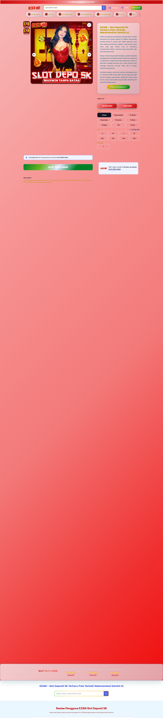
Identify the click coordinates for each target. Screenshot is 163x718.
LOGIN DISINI (127, 106)
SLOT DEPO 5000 (58, 167)
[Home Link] (34, 8)
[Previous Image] (34, 54)
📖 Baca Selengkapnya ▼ (118, 87)
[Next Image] (89, 54)
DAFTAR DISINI (107, 106)
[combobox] (73, 8)
